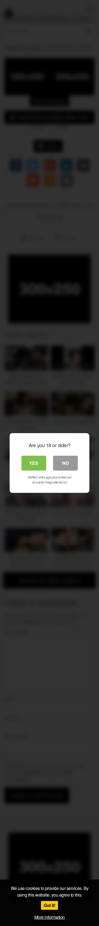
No (65, 463)
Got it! (49, 905)
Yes (33, 463)
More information (49, 917)
